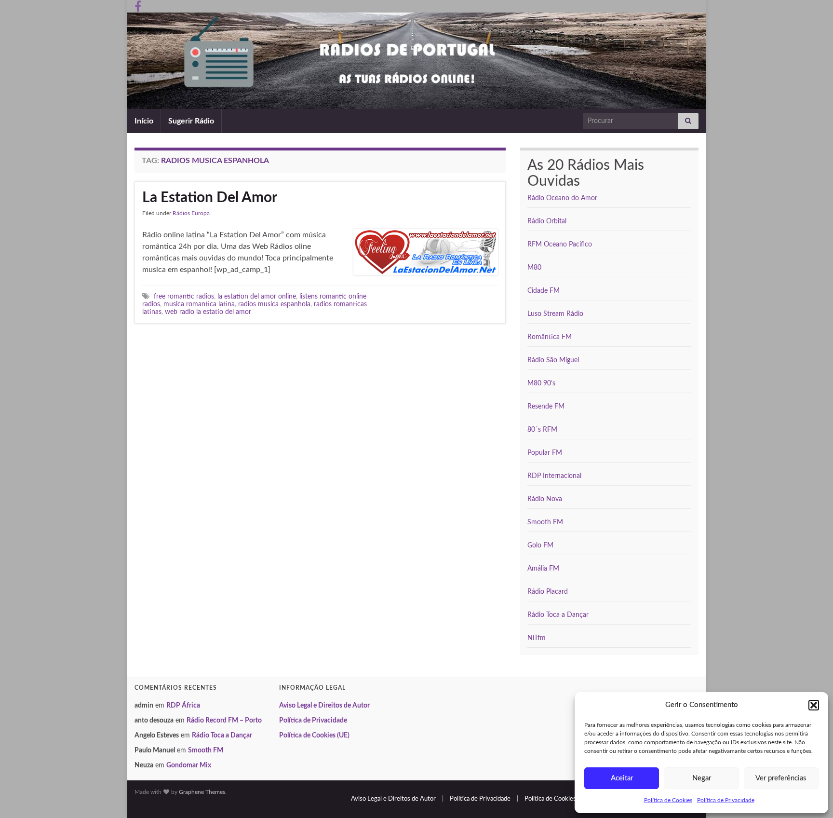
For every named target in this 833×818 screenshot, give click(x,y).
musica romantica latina (199, 304)
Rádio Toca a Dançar (558, 615)
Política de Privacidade (725, 800)
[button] (814, 705)
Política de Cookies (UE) (314, 735)
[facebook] (137, 6)
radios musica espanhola (274, 304)
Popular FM (544, 453)
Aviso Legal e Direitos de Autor (324, 705)
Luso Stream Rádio (555, 314)
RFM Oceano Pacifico (559, 244)
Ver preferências (780, 778)
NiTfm (536, 638)
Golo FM (540, 545)
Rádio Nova (544, 499)
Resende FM (545, 406)
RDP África (183, 705)
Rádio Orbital (546, 221)
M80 (534, 267)
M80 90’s (541, 383)
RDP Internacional (554, 476)
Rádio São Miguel (553, 360)
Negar (701, 778)
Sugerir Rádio (191, 121)
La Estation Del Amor (209, 198)
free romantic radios (184, 296)
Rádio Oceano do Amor (562, 198)
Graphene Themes (202, 792)
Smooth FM (545, 522)
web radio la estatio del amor (208, 311)
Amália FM (543, 568)
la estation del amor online (256, 296)
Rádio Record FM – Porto (224, 720)
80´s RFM (542, 429)
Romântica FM (549, 337)
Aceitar (622, 778)
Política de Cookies (668, 800)
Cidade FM (543, 290)
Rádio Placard (547, 591)
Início (143, 121)
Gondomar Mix (188, 765)
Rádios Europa (191, 213)
